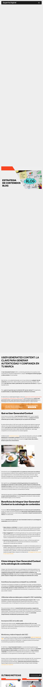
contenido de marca (14, 436)
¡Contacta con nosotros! (7, 664)
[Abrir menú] (39, 3)
